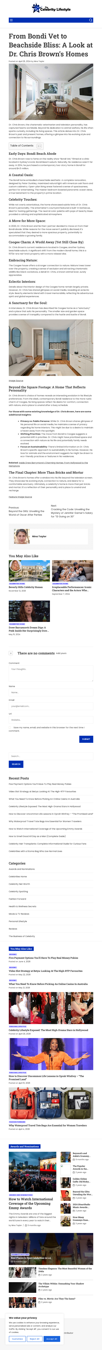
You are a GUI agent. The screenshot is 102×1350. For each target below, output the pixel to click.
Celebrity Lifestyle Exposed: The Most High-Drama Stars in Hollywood (44, 806)
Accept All (51, 1339)
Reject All (34, 1339)
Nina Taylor (39, 61)
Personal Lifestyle (18, 921)
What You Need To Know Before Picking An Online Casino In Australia (44, 799)
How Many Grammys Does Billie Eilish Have (81, 1220)
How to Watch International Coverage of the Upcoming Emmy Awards (45, 828)
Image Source (16, 380)
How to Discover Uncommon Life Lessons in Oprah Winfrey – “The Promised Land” (51, 813)
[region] (34, 1329)
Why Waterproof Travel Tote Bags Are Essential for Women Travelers (45, 821)
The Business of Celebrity (22, 936)
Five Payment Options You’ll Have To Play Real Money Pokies (40, 784)
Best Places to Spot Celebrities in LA (31, 1257)
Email (11, 700)
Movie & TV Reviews (19, 913)
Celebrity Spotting (18, 891)
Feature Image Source (20, 496)
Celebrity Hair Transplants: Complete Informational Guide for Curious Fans (47, 843)
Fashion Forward (17, 898)
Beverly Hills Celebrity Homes (26, 587)
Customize (17, 1339)
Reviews (13, 928)
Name (12, 686)
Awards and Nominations (22, 869)
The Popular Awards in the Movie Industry (81, 1169)
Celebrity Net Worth (19, 884)
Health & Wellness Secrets (22, 906)
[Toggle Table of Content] (38, 146)
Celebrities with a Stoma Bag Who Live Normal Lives (35, 851)
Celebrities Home (17, 584)
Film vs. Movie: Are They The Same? (56, 1298)
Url (10, 713)
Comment (14, 663)
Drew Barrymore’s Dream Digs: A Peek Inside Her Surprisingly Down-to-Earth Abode (29, 630)
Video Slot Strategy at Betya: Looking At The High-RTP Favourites (42, 791)
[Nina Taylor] (21, 536)
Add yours (61, 653)
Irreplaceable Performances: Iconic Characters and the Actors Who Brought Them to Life (72, 590)
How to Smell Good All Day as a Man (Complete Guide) (37, 836)
